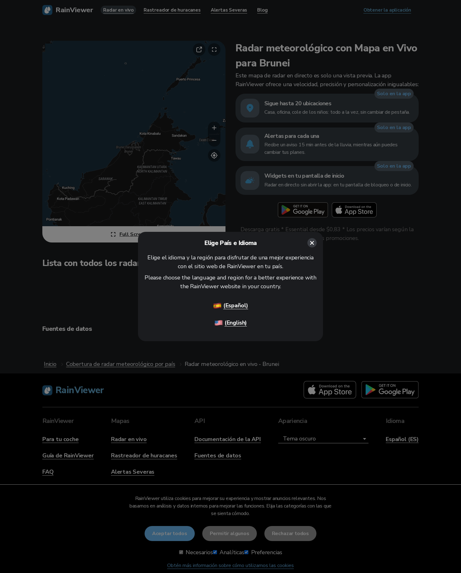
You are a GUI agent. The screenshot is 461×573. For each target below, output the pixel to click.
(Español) (235, 305)
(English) (236, 322)
